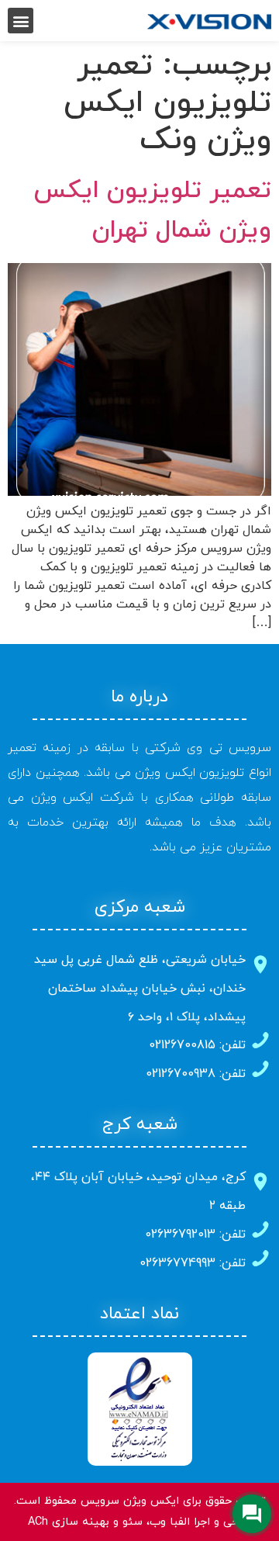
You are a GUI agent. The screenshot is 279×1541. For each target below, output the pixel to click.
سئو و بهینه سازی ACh (85, 1522)
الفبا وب (170, 1522)
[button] (20, 20)
